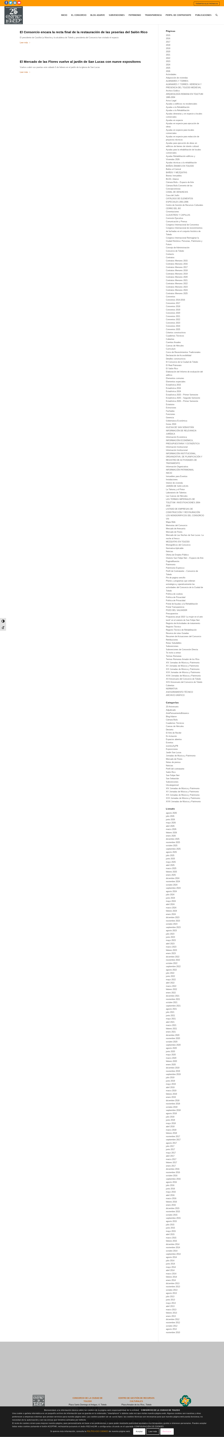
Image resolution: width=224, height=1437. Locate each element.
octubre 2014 (171, 1251)
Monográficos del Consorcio (178, 545)
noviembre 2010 (173, 1332)
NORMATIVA (172, 689)
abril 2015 (170, 1234)
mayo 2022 (171, 979)
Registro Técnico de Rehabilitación (181, 630)
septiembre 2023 (173, 927)
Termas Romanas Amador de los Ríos (182, 659)
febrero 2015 (171, 1241)
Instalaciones (172, 479)
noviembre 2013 (173, 1286)
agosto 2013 (171, 1293)
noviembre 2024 (173, 881)
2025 (168, 68)
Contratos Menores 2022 (177, 283)
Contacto (170, 254)
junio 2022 (170, 976)
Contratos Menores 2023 (177, 287)
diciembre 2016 (172, 1169)
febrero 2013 (171, 1313)
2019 (168, 48)
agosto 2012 (171, 1329)
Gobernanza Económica (176, 421)
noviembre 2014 (173, 1247)
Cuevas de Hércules (175, 346)
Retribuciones (172, 640)
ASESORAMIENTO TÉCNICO (179, 692)
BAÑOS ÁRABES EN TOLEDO (180, 166)
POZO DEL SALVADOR (176, 610)
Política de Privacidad (175, 597)
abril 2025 (170, 865)
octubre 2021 (171, 1002)
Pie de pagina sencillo (175, 577)
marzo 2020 (171, 1058)
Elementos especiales (175, 381)
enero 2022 (171, 993)
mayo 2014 (171, 1267)
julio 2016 (170, 1185)
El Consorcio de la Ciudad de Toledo (182, 362)
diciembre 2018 (172, 1100)
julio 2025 (170, 855)
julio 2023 (170, 934)
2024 (168, 65)
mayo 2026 (171, 823)
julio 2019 (170, 1077)
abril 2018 (170, 1126)
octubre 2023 (171, 924)
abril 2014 (170, 1270)
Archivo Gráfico (173, 91)
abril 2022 (170, 983)
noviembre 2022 (173, 960)
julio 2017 (170, 1146)
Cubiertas (170, 339)
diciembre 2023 (172, 917)
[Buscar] (216, 15)
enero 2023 (171, 953)
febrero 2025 (171, 872)
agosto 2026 (171, 813)
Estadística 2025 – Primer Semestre (182, 395)
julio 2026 (170, 816)
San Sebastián (172, 778)
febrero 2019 (171, 1094)
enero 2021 (171, 1032)
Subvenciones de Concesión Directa (182, 649)
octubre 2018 (171, 1107)
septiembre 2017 (173, 1139)
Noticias (169, 551)
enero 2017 (171, 1166)
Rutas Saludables (173, 643)
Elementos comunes (175, 378)
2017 (168, 42)
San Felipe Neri (173, 775)
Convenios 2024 (173, 326)
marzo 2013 (171, 1309)
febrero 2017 (171, 1162)
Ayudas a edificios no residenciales (181, 104)
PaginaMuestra (172, 561)
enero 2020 (171, 1064)
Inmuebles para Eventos (176, 476)
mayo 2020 (171, 1054)
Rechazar (167, 1432)
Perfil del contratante (175, 769)
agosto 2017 (171, 1143)
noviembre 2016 (173, 1172)
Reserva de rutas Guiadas (177, 633)
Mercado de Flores (174, 532)
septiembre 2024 (173, 888)
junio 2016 (170, 1189)
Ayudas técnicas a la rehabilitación (181, 162)
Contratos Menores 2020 (177, 277)
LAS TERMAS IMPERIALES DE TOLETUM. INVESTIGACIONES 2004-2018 (183, 502)
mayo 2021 (171, 1019)
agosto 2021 (171, 1009)
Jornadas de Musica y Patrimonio (181, 756)
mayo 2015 (171, 1231)
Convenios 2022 (173, 319)
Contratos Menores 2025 (177, 293)
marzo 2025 (171, 868)
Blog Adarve (171, 716)
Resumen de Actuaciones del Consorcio (183, 636)
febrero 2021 (171, 1028)
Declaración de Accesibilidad (178, 355)
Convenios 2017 (173, 303)
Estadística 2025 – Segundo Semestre (183, 398)
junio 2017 (170, 1149)
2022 (168, 58)
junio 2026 (170, 819)
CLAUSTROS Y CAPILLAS (178, 215)
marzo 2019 (171, 1090)
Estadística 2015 (173, 385)
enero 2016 (171, 1205)
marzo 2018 (171, 1130)
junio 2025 (170, 858)
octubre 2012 (171, 1326)
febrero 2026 (171, 832)
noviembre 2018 (173, 1104)
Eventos (169, 742)
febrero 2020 (171, 1061)
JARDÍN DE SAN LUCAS (177, 486)
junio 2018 (170, 1120)
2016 (168, 38)
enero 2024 (171, 914)
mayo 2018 (171, 1123)
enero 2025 (171, 875)
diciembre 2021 (172, 996)
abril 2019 (170, 1087)
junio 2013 (170, 1300)
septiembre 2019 (173, 1074)
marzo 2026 (171, 829)
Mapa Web (170, 522)
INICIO (169, 473)
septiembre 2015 (173, 1218)
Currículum (171, 349)
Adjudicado (171, 710)
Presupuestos (172, 613)
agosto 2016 (171, 1182)
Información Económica (176, 437)
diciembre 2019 (172, 1068)
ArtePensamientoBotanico (177, 713)
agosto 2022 (171, 970)
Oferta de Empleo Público (177, 555)
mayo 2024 (171, 901)
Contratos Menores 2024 (177, 290)
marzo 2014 (171, 1274)
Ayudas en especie (174, 120)
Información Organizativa (177, 466)
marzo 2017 (171, 1159)
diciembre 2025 (172, 839)
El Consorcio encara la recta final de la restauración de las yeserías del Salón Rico (84, 32)
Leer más (24, 42)
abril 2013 (170, 1306)
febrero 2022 (171, 989)
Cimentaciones (172, 211)
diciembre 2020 (172, 1035)
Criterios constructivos (176, 332)
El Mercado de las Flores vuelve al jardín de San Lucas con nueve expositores (80, 61)
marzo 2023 (171, 947)
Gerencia (170, 417)
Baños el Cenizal (173, 169)
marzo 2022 (171, 986)
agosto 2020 (171, 1048)
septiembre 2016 (173, 1179)
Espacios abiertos (174, 739)
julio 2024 (170, 894)
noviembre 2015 (173, 1211)
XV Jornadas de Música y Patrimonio (182, 666)
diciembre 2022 (172, 957)
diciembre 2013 (172, 1283)
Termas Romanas (173, 656)
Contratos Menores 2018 (177, 270)
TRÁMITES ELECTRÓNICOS (207, 4)
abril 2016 (170, 1195)
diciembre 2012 (172, 1319)
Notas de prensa (173, 762)
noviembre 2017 (173, 1136)
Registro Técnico (173, 627)
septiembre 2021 (173, 1006)
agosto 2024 (171, 891)
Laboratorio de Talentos (176, 492)
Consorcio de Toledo (175, 251)
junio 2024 (170, 898)
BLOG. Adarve (172, 179)
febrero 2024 (171, 911)
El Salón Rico (172, 368)
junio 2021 (170, 1015)
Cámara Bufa (172, 720)
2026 (168, 71)
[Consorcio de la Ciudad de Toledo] (13, 15)
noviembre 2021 (173, 999)
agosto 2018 (171, 1113)
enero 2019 (171, 1097)
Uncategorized (172, 785)
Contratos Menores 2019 (177, 274)
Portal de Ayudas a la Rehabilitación (182, 604)
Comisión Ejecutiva (174, 218)
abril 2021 (170, 1022)
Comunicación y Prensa (176, 221)
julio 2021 (170, 1012)
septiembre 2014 (173, 1254)
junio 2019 (170, 1081)
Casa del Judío (172, 195)
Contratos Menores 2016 (177, 264)
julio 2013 (170, 1296)
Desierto (169, 729)
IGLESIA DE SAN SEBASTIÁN (180, 427)
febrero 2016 (171, 1202)
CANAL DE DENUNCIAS (177, 192)
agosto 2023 (171, 930)
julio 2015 (170, 1224)
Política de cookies (174, 594)
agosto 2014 (171, 1257)
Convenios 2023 (173, 323)
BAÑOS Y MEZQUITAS (176, 172)
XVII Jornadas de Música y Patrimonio (183, 672)
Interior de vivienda (174, 483)
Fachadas (170, 411)
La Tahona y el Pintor (175, 489)
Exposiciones (172, 749)
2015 (168, 35)
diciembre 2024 (172, 878)
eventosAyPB (172, 746)
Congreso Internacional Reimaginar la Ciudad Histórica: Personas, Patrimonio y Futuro (184, 241)
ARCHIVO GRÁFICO (175, 695)
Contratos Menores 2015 (177, 261)
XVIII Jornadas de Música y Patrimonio (183, 676)
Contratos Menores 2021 (177, 280)
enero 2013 (171, 1316)
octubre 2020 (171, 1042)
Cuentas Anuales (173, 342)
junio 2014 (170, 1264)
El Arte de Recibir (173, 733)
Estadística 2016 (173, 388)
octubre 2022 (171, 963)
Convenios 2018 (173, 306)
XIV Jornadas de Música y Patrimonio (182, 662)
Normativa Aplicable (174, 548)
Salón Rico (171, 772)
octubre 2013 (171, 1290)
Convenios (170, 296)
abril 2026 (170, 826)
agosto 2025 (171, 852)
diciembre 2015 (172, 1208)
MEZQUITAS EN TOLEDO (178, 542)
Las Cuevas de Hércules (177, 496)
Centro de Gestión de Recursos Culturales (184, 205)
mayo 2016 (171, 1192)
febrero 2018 (171, 1133)
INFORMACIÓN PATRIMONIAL (180, 470)
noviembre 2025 (173, 842)
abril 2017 (170, 1156)
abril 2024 (170, 904)
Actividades (171, 74)
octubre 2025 (171, 845)
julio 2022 (170, 973)
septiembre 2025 (173, 849)
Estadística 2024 (173, 391)
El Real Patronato (173, 365)
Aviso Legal (171, 100)
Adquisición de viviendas (177, 78)
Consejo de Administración (177, 247)
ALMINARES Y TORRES (177, 81)
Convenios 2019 (173, 310)
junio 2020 (170, 1051)
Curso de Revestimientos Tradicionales (183, 352)
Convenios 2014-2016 (175, 300)
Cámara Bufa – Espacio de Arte (180, 182)
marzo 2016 (171, 1198)
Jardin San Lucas (173, 752)
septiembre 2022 (173, 966)
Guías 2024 (171, 424)
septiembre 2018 (173, 1110)
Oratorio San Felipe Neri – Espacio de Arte (184, 558)
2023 (168, 61)
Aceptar (139, 1432)
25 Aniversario (172, 706)
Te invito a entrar (173, 653)
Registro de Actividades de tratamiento (183, 623)
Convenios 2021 (173, 316)
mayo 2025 (171, 862)
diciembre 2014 (172, 1244)
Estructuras (171, 408)
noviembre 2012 (173, 1322)
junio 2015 (170, 1228)
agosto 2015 (171, 1221)
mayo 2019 (171, 1084)
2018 (168, 45)
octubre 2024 (171, 885)
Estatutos (170, 404)
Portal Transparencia (175, 607)
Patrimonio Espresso (175, 568)
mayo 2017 (171, 1153)
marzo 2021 (171, 1025)
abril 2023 (170, 943)
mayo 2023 (171, 940)
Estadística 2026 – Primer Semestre (182, 401)
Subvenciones (172, 646)
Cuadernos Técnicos (175, 336)
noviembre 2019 (173, 1071)
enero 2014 (171, 1280)
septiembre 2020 (173, 1045)
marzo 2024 (171, 908)
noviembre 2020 (173, 1038)
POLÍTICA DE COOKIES (97, 1431)
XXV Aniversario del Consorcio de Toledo (184, 682)
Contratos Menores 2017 (177, 267)
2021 (168, 55)
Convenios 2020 (173, 313)
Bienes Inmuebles (174, 176)
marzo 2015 (171, 1238)
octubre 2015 (171, 1215)
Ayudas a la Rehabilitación (177, 107)
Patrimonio (170, 564)
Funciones (170, 414)
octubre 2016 (171, 1175)
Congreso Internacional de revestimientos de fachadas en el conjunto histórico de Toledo (184, 231)
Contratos (170, 257)
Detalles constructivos (176, 359)
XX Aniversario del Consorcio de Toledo (183, 679)
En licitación (171, 736)
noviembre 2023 (173, 921)
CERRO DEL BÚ (173, 208)
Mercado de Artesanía (175, 528)
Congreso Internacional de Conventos (182, 225)
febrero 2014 (171, 1277)
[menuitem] (207, 4)
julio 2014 (170, 1260)
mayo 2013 (171, 1303)
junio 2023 (170, 937)
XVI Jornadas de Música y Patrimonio (182, 669)
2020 (168, 51)
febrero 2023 (171, 950)
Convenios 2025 (173, 329)
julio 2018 (170, 1117)
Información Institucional (177, 447)
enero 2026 (171, 836)
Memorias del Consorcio (176, 525)
